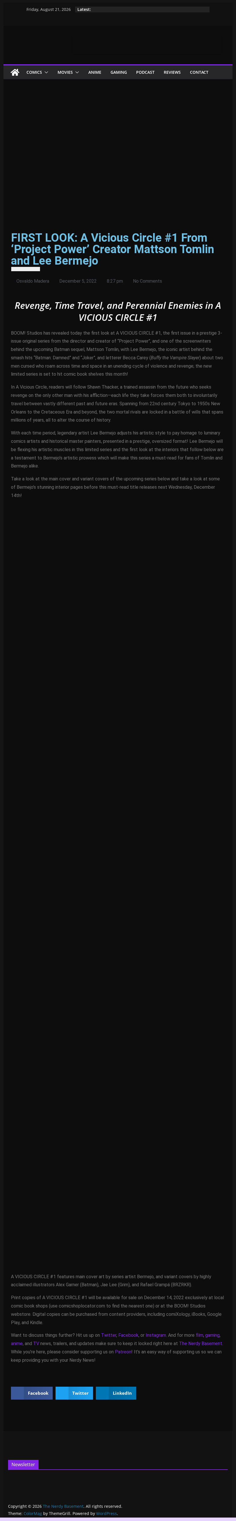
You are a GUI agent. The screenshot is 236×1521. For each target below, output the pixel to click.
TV (36, 1343)
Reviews (172, 72)
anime (17, 1343)
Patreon (123, 1352)
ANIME (94, 72)
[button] (45, 72)
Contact (199, 72)
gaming (212, 1335)
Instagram (156, 1335)
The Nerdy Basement (200, 1343)
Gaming (119, 72)
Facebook (128, 1335)
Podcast (145, 72)
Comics (34, 72)
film (199, 1335)
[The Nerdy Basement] (15, 72)
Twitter (108, 1335)
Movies (65, 72)
